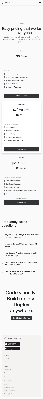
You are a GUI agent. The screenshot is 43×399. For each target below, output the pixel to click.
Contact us (7, 369)
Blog (5, 384)
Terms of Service (9, 390)
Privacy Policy (8, 394)
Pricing (6, 358)
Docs (6, 362)
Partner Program (9, 387)
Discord (6, 373)
